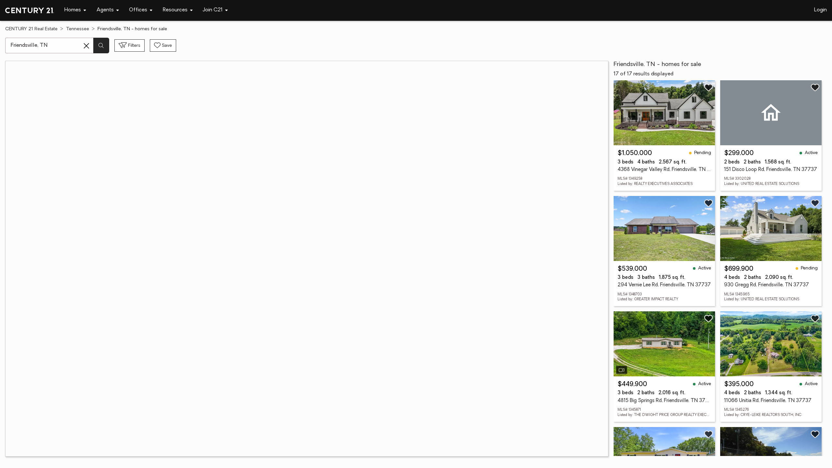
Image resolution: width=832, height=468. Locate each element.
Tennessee (77, 29)
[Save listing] (708, 87)
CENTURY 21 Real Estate (31, 29)
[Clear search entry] (86, 45)
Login (820, 10)
